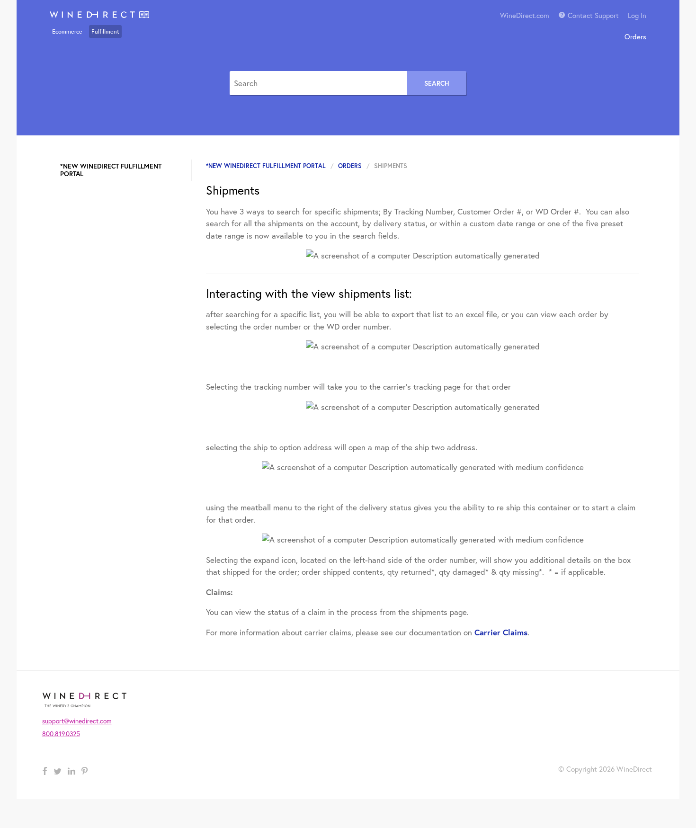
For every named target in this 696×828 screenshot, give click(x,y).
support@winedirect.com (77, 721)
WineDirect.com (524, 15)
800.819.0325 (61, 734)
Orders (635, 36)
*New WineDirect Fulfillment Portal (266, 166)
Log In (637, 15)
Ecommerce (67, 31)
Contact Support (593, 15)
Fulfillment (105, 31)
